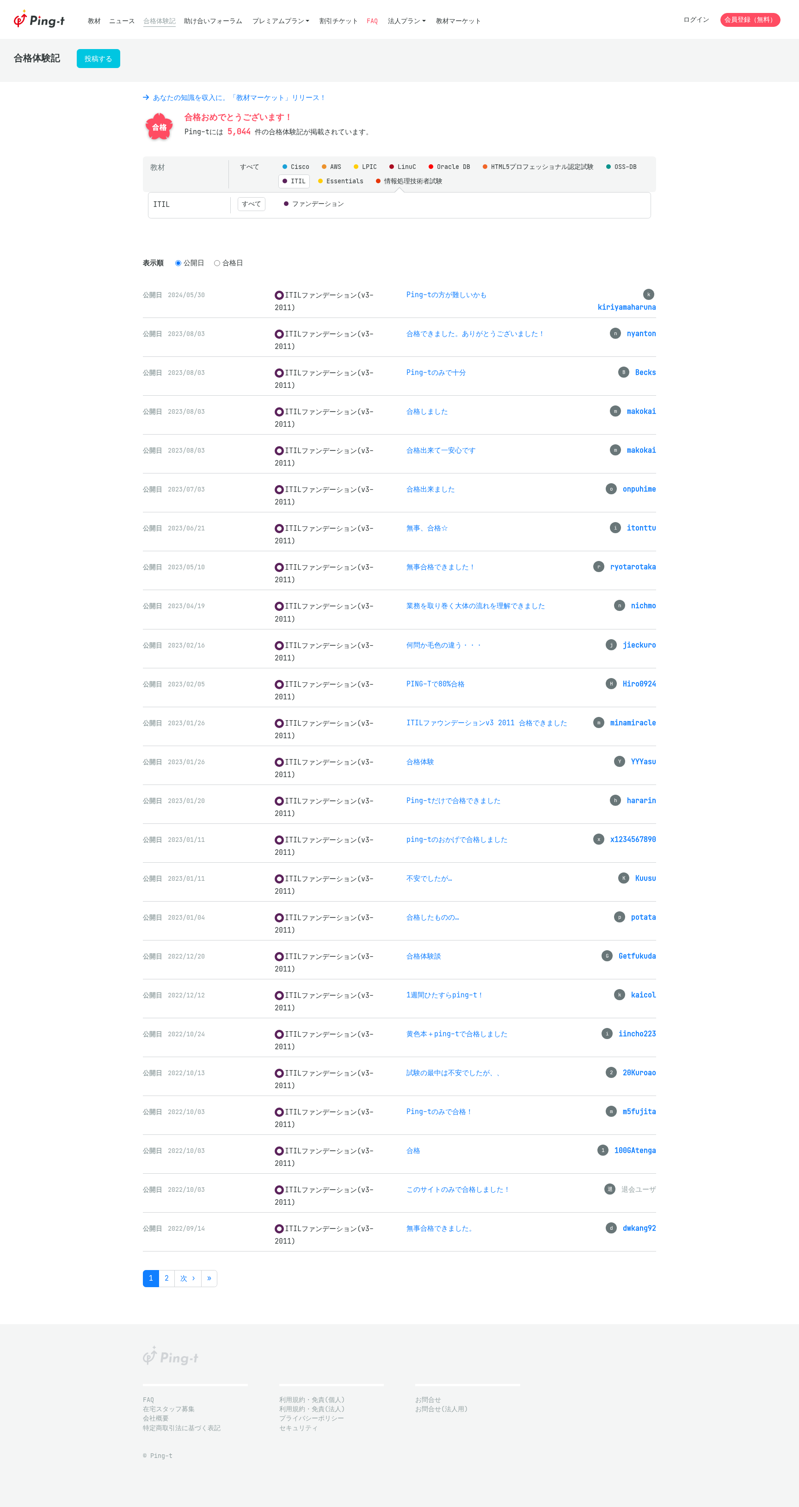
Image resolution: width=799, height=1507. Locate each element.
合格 (413, 1150)
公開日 (194, 262)
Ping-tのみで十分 (436, 372)
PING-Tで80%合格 (435, 683)
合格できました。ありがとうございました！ (475, 333)
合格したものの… (432, 917)
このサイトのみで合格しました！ (458, 1189)
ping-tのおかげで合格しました (457, 839)
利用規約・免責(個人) (312, 1400)
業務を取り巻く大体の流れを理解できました (475, 605)
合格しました (427, 411)
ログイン (696, 20)
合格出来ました (430, 489)
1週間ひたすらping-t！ (445, 994)
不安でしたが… (429, 878)
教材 (94, 21)
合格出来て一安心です (441, 450)
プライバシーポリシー (311, 1418)
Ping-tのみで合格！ (439, 1111)
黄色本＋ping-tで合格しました (457, 1033)
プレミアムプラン (278, 21)
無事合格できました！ (441, 566)
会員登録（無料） (750, 20)
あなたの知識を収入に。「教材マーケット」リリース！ (237, 97)
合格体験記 (159, 21)
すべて (249, 167)
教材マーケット (458, 21)
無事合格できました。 (441, 1228)
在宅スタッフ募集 (169, 1409)
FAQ (372, 21)
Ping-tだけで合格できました (453, 800)
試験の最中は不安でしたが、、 (455, 1072)
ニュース (122, 21)
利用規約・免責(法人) (312, 1409)
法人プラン (404, 21)
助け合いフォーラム (213, 21)
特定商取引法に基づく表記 (182, 1428)
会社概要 (156, 1418)
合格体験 (420, 761)
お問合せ (428, 1400)
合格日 (232, 262)
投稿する (98, 58)
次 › (188, 1278)
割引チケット (339, 21)
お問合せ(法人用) (441, 1409)
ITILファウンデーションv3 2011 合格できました (486, 722)
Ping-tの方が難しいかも (446, 294)
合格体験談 (423, 956)
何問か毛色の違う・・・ (444, 645)
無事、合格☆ (427, 527)
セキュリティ (298, 1428)
